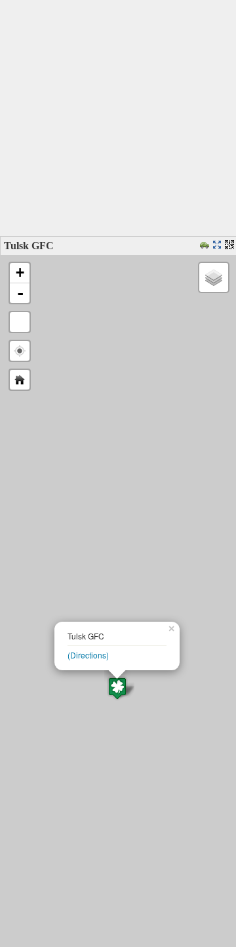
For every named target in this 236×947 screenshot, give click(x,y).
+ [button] (20, 272)
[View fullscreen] (20, 322)
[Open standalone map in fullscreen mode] (218, 245)
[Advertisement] (118, 118)
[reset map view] (20, 380)
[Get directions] (206, 245)
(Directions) (88, 654)
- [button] (20, 293)
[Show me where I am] (20, 351)
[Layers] (213, 277)
